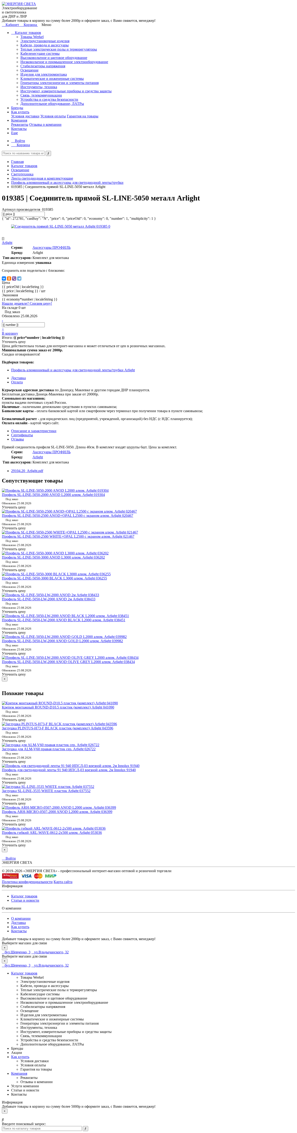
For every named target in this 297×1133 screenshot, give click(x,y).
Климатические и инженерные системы (52, 79)
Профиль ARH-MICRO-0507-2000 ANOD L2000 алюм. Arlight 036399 (57, 812)
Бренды (17, 108)
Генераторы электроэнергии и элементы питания (59, 83)
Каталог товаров (27, 33)
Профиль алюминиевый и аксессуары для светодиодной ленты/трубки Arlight (73, 370)
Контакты (19, 129)
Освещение (29, 70)
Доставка (18, 923)
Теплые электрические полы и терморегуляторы (58, 49)
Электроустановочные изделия (44, 41)
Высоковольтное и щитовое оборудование (53, 58)
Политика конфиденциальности (27, 882)
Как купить (20, 112)
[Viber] (14, 278)
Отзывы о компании (45, 124)
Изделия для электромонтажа (43, 74)
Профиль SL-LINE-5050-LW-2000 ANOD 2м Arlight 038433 (48, 599)
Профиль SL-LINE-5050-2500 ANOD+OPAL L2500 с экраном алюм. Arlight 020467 (67, 516)
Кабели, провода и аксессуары (44, 45)
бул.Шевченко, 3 (17, 952)
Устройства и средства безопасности (49, 99)
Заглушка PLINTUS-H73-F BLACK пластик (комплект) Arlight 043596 (57, 728)
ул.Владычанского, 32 (51, 952)
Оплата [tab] (17, 382)
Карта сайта (63, 882)
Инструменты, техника (38, 87)
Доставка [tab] (18, 378)
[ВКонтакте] (4, 278)
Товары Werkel (32, 37)
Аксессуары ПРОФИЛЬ (51, 247)
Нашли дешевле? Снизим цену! (27, 303)
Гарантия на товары (82, 116)
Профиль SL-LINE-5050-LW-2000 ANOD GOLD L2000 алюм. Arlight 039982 (62, 641)
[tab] (22, 435)
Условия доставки (25, 116)
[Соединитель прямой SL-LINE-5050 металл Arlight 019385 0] (60, 226)
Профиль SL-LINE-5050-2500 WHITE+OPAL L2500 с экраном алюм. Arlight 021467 (68, 536)
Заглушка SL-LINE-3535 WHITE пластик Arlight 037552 (46, 791)
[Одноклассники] (9, 278)
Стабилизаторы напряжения (42, 66)
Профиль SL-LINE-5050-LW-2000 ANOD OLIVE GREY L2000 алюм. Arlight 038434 (68, 662)
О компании (21, 918)
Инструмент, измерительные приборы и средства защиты (66, 91)
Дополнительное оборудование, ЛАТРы (52, 104)
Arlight (37, 457)
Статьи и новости (25, 900)
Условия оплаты (53, 116)
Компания (19, 120)
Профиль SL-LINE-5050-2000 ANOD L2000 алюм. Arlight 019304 (53, 495)
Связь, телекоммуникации (41, 95)
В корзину (10, 333)
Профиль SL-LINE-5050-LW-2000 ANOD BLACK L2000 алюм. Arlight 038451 (63, 620)
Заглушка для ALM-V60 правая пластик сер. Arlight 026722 (49, 749)
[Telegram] (19, 278)
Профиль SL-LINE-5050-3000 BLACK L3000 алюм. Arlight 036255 (54, 578)
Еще (14, 133)
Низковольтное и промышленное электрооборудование (64, 62)
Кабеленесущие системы (40, 53)
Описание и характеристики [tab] (33, 431)
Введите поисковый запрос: (24, 1124)
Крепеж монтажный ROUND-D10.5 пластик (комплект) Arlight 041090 (58, 707)
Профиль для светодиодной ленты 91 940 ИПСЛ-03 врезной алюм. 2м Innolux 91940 (69, 770)
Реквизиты (19, 124)
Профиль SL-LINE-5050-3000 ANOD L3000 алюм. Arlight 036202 (53, 557)
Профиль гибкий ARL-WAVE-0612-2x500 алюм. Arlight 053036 (52, 833)
